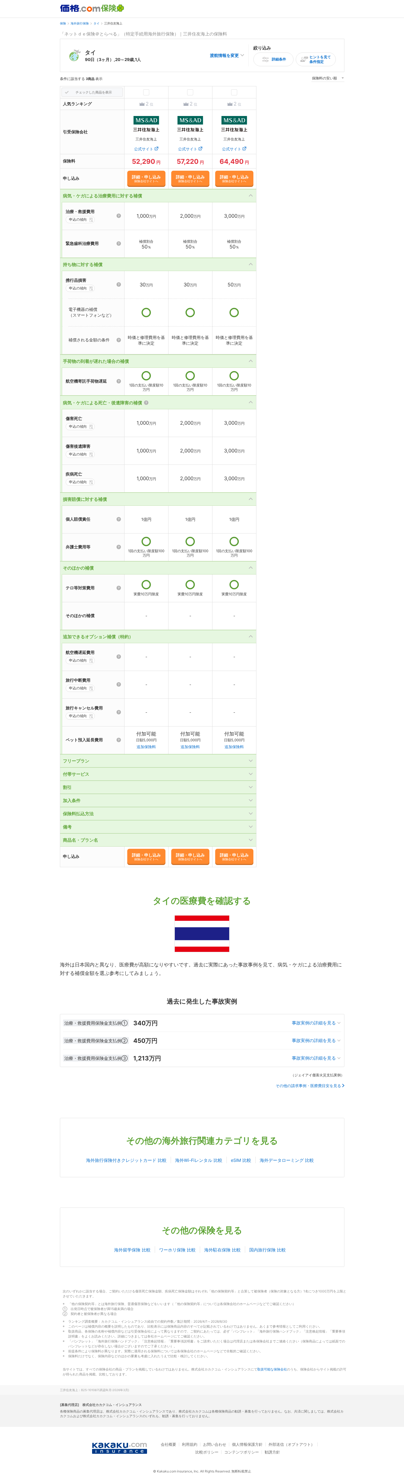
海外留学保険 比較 (132, 1250)
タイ (96, 23)
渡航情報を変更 (224, 55)
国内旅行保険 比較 (267, 1250)
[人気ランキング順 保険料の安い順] (327, 79)
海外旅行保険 (80, 23)
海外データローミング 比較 (287, 1160)
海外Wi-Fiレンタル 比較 (198, 1160)
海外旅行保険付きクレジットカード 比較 (126, 1160)
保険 (63, 23)
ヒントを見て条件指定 (320, 59)
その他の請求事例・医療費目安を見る (308, 1086)
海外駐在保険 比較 (222, 1250)
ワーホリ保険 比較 (177, 1250)
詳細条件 (279, 59)
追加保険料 (146, 746)
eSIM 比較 (241, 1160)
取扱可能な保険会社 (272, 1369)
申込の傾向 (78, 219)
